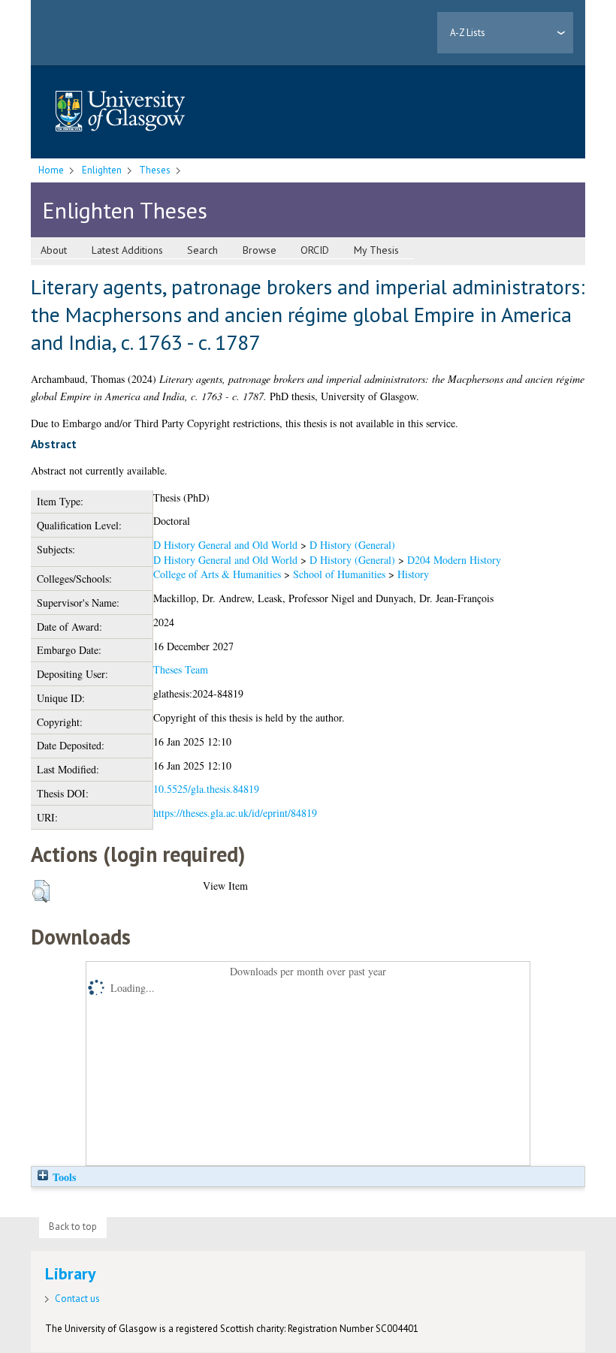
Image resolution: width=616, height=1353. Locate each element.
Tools (63, 1177)
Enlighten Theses (124, 209)
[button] (41, 891)
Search (202, 250)
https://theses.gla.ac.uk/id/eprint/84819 (235, 813)
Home (51, 170)
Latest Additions (127, 250)
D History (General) (352, 545)
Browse (259, 250)
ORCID (314, 250)
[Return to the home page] (120, 112)
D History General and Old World (225, 545)
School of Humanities (339, 574)
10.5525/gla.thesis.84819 (206, 789)
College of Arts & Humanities (217, 574)
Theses (155, 170)
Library (70, 1273)
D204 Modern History (454, 560)
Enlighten (102, 170)
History (413, 574)
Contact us (77, 1298)
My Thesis (376, 250)
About (54, 250)
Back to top (73, 1226)
